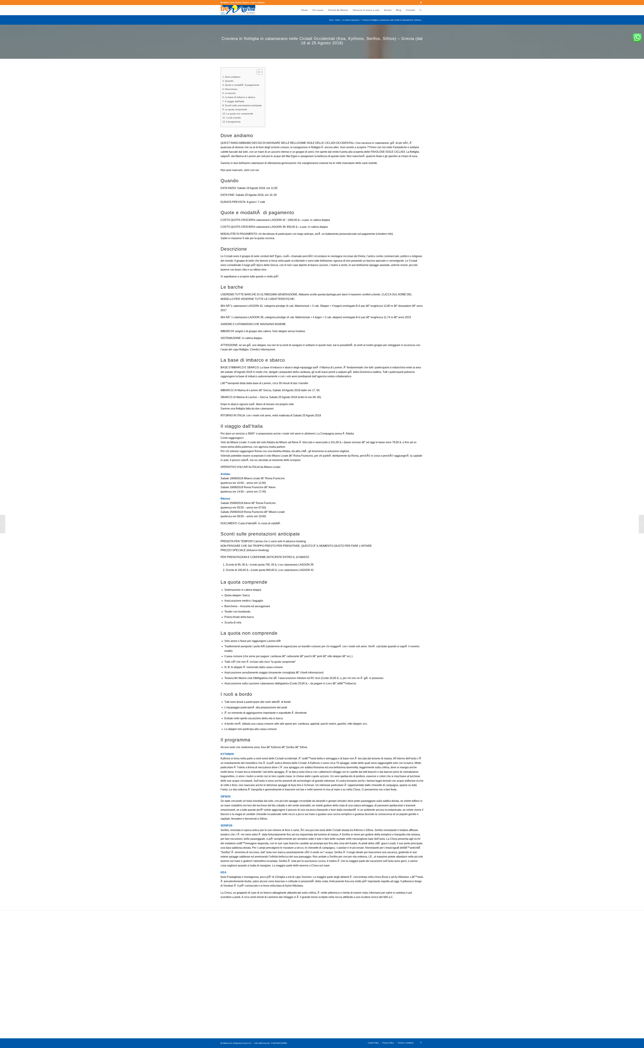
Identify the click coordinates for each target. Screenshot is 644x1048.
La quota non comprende (239, 113)
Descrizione (231, 89)
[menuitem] (304, 10)
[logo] (238, 10)
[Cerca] (420, 10)
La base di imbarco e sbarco (240, 97)
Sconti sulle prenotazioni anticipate (243, 105)
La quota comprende (236, 109)
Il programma (233, 121)
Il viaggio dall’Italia (234, 101)
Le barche (230, 93)
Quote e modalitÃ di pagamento (242, 85)
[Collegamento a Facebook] (420, 2)
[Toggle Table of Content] (258, 72)
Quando (229, 81)
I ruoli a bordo (233, 117)
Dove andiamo (232, 77)
